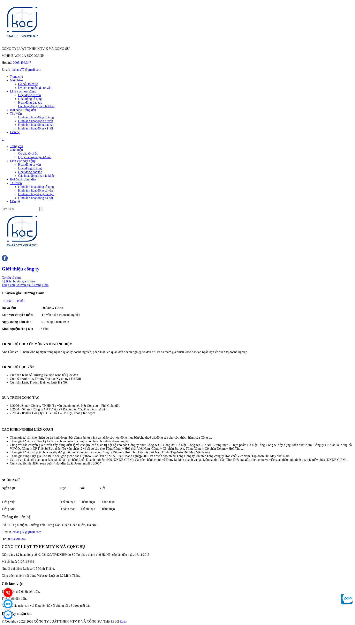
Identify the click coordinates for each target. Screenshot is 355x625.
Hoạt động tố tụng (30, 99)
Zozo (123, 621)
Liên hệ (15, 132)
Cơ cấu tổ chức (28, 84)
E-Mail (7, 301)
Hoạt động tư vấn (29, 95)
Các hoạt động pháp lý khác (36, 106)
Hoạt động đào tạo (30, 102)
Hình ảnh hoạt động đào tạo (36, 124)
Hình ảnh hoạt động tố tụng (36, 117)
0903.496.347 (22, 62)
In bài (19, 301)
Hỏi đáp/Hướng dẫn (23, 110)
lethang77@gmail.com (26, 69)
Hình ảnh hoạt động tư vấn (35, 121)
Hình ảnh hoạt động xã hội (35, 128)
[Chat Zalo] (347, 602)
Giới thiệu (16, 80)
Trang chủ (16, 76)
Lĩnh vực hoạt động (23, 91)
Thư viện (16, 113)
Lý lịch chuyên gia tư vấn (34, 87)
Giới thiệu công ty (20, 268)
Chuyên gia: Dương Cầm (32, 285)
